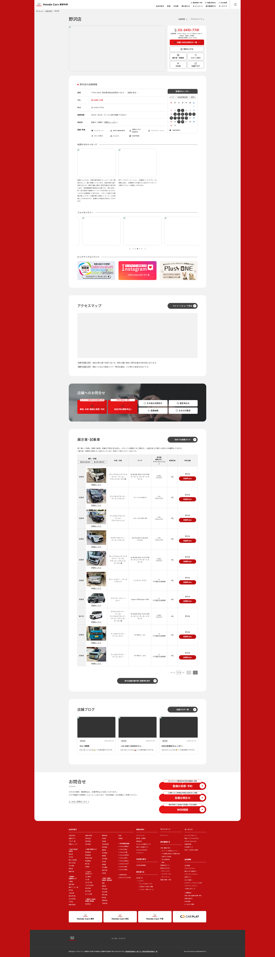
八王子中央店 (89, 885)
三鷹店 (71, 881)
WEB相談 (187, 901)
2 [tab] (135, 248)
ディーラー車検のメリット (170, 851)
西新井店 (71, 871)
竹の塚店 (71, 866)
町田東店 (88, 852)
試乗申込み (187, 478)
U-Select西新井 (123, 846)
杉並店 (104, 838)
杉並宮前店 (105, 844)
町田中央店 (88, 858)
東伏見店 (88, 841)
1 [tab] (133, 248)
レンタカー (141, 881)
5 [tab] (141, 248)
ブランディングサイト (191, 874)
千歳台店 (104, 903)
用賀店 (120, 838)
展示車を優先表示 (99, 462)
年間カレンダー (110, 122)
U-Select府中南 (123, 855)
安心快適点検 (166, 859)
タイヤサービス (166, 874)
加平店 (71, 868)
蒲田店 (104, 886)
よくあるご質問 (189, 904)
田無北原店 (72, 904)
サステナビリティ (190, 868)
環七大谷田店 (73, 860)
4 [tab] (139, 248)
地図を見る (132, 93)
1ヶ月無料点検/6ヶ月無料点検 (171, 854)
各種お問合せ (189, 898)
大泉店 (104, 873)
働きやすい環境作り (191, 871)
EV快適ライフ (189, 847)
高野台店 (104, 870)
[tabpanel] (96, 176)
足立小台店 (72, 863)
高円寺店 (88, 904)
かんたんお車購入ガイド (143, 844)
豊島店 (104, 850)
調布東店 (71, 884)
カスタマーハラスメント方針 (193, 883)
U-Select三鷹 (122, 852)
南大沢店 (88, 891)
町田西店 (88, 861)
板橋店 (104, 856)
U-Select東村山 (123, 861)
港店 (103, 883)
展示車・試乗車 (141, 838)
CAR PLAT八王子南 (124, 877)
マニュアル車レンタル (145, 884)
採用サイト (188, 877)
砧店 (119, 835)
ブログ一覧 (72, 841)
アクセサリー (140, 853)
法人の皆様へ (189, 880)
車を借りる (186, 6)
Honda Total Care (190, 841)
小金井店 (71, 893)
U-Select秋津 (122, 858)
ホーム (41, 11)
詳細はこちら (96, 485)
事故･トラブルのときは (192, 838)
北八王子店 (88, 882)
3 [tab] (137, 248)
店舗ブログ (72, 838)
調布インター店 (73, 887)
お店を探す (160, 6)
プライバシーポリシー (191, 886)
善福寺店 (104, 835)
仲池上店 (104, 889)
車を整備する (211, 6)
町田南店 (88, 855)
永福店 (104, 841)
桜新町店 (104, 900)
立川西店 (88, 876)
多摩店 (87, 866)
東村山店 (88, 838)
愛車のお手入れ (165, 868)
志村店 (104, 861)
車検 (163, 862)
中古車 (175, 6)
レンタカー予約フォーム (146, 889)
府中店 (71, 890)
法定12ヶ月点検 (166, 856)
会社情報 (187, 865)
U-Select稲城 (122, 869)
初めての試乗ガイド (142, 847)
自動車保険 (188, 844)
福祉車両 (139, 841)
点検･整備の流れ (165, 848)
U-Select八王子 (123, 864)
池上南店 (104, 892)
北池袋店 (104, 853)
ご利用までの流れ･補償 (146, 886)
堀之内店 (88, 888)
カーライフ (223, 6)
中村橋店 (104, 867)
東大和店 (88, 844)
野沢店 (104, 897)
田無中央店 (88, 835)
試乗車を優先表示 (85, 462)
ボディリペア (166, 871)
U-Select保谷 (122, 866)
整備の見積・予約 (165, 880)
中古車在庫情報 (141, 865)
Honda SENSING (141, 850)
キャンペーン (198, 6)
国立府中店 (72, 896)
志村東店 (104, 858)
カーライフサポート (191, 835)
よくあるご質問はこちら (78, 802)
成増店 (104, 864)
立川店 (87, 879)
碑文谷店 (104, 894)
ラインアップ (140, 835)
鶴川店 (87, 864)
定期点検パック (165, 865)
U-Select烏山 (122, 849)
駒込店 (71, 854)
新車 (168, 6)
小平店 (71, 902)
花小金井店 (72, 899)
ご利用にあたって (190, 888)
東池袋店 (104, 847)
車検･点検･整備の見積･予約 (193, 895)
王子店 (71, 857)
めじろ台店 (88, 894)
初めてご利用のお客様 (191, 850)
